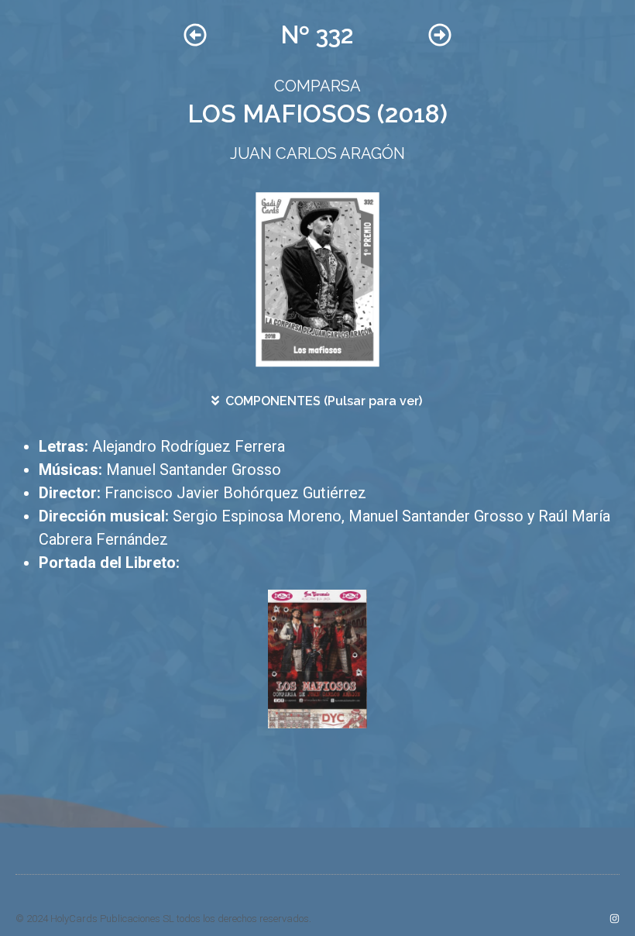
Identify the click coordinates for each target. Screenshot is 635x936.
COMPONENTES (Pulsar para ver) (323, 401)
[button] (317, 401)
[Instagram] (614, 919)
